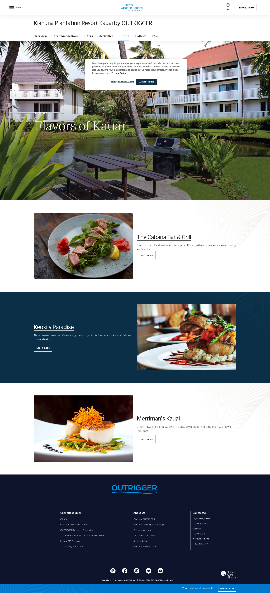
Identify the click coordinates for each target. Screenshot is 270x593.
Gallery (140, 36)
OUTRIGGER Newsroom (145, 546)
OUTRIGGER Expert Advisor (74, 524)
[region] (136, 74)
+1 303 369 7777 (200, 543)
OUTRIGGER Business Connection (77, 530)
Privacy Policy (106, 580)
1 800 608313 (198, 533)
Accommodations (65, 36)
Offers (88, 36)
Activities (106, 36)
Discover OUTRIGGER (144, 519)
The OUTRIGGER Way (144, 535)
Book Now (227, 588)
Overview (40, 36)
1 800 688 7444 (200, 523)
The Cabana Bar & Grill (164, 237)
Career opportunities (143, 530)
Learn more (146, 255)
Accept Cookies (146, 82)
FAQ (155, 36)
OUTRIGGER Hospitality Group (148, 524)
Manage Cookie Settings (122, 81)
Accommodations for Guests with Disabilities (82, 535)
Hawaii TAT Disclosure (71, 541)
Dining (124, 36)
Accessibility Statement (72, 546)
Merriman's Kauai (158, 418)
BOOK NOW (247, 7)
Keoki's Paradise (54, 327)
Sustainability (140, 541)
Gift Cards (65, 519)
